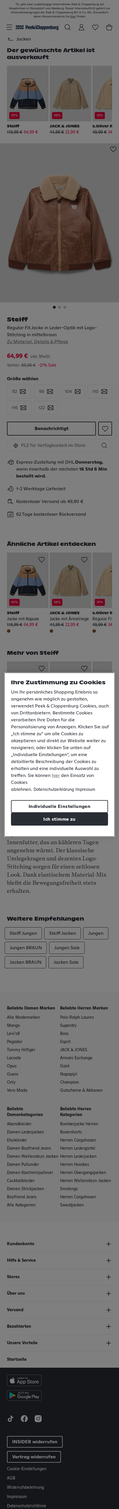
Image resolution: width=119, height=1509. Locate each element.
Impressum (85, 790)
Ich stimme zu (59, 819)
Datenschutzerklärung (54, 790)
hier (56, 775)
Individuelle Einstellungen (59, 806)
